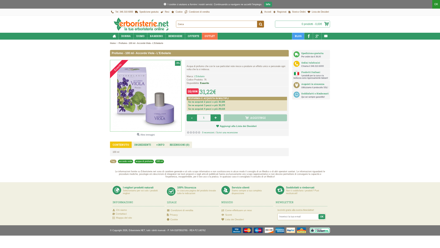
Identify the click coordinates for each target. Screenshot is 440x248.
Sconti (228, 214)
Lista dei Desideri (234, 219)
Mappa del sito (124, 217)
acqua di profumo (144, 161)
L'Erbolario (199, 76)
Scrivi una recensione (227, 132)
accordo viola (125, 161)
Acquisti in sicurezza (312, 84)
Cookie (174, 219)
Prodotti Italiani (310, 72)
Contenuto (121, 144)
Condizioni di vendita (182, 210)
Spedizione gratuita (312, 53)
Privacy (174, 214)
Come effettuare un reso (238, 210)
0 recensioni (208, 132)
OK (436, 4)
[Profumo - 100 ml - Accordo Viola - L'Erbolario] (146, 96)
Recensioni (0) (179, 144)
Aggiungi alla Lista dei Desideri (238, 126)
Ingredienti (142, 144)
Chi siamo (121, 210)
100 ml (159, 161)
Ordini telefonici (310, 62)
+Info (160, 144)
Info (268, 4)
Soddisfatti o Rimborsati (315, 93)
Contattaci (121, 213)
